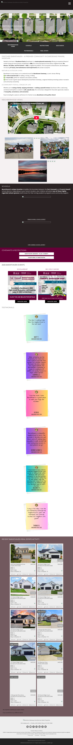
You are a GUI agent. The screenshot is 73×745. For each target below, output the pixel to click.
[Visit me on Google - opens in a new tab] (27, 727)
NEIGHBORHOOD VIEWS (13, 45)
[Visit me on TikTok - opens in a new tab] (42, 727)
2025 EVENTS (60, 45)
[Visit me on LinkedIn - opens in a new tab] (39, 727)
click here (25, 712)
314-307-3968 (48, 723)
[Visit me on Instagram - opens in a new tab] (36, 727)
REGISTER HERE (22, 301)
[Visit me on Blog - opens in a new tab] (45, 727)
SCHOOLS (29, 45)
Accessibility (37, 735)
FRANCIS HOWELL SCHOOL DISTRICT (36, 219)
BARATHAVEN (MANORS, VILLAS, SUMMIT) (36, 253)
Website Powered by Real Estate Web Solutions (36, 740)
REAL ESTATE (44, 51)
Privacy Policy (30, 735)
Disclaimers (44, 742)
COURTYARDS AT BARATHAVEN (36, 257)
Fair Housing (43, 735)
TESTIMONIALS (28, 51)
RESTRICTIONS (44, 45)
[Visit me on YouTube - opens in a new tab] (30, 727)
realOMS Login (50, 742)
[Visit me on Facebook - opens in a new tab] (33, 727)
